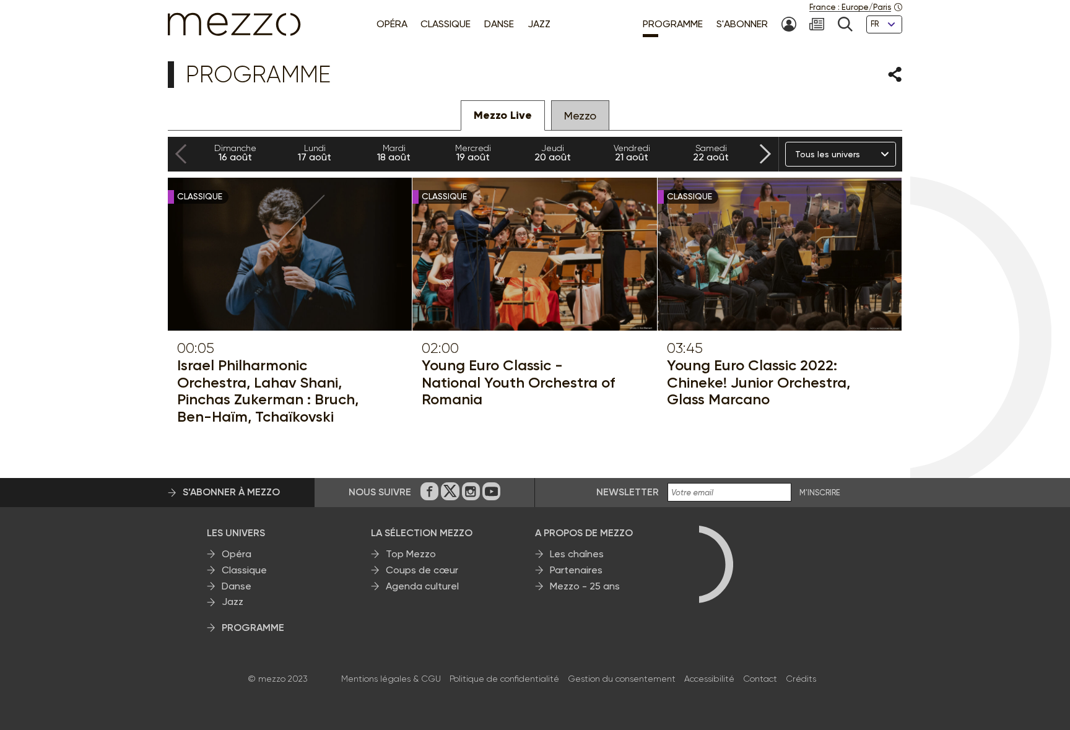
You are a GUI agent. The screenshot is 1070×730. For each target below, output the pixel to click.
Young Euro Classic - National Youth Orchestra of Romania (518, 382)
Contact (760, 679)
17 (314, 153)
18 (394, 153)
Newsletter (627, 492)
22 (711, 153)
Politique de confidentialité (504, 679)
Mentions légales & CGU (391, 679)
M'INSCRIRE (819, 493)
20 (552, 153)
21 (632, 153)
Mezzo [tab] (580, 115)
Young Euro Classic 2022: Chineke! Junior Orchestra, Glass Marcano (758, 382)
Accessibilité (709, 679)
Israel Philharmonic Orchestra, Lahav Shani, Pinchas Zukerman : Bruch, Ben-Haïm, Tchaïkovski (268, 391)
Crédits (801, 679)
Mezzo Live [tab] (503, 115)
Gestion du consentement (622, 679)
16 (235, 153)
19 (473, 153)
